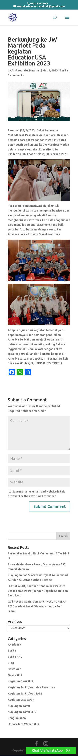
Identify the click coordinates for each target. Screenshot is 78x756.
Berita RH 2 (15, 656)
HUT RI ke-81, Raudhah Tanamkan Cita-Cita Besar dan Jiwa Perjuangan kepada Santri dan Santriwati (38, 590)
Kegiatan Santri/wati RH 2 (25, 693)
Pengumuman (17, 718)
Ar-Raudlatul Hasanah (25, 70)
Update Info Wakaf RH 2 (23, 724)
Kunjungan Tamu (19, 705)
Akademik (14, 644)
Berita (64, 70)
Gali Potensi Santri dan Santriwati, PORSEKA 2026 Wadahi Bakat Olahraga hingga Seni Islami (37, 606)
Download (14, 669)
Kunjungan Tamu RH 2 (22, 711)
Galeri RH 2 (15, 675)
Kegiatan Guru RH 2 (20, 681)
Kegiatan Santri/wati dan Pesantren (31, 687)
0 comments (16, 75)
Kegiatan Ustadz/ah (21, 699)
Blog (11, 662)
